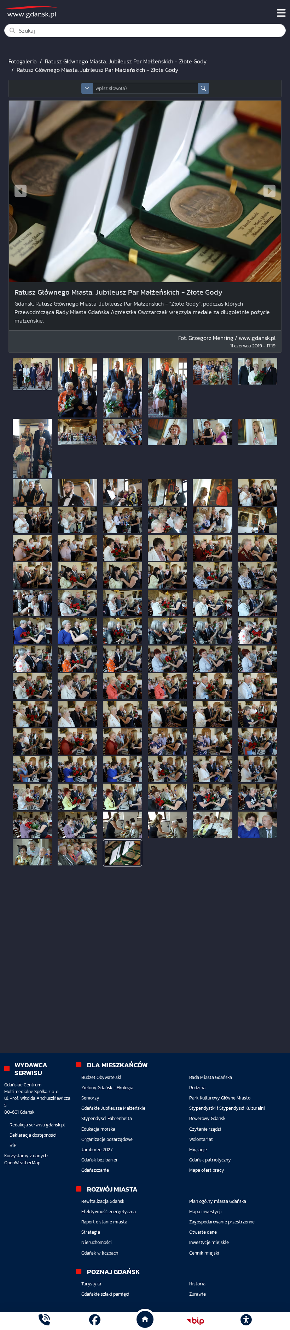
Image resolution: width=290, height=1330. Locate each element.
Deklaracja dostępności (33, 1135)
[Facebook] (94, 1321)
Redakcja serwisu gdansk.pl (37, 1124)
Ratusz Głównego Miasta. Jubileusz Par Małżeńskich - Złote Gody (126, 61)
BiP (13, 1145)
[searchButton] (203, 88)
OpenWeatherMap (22, 1162)
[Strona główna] (44, 1321)
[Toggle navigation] (281, 13)
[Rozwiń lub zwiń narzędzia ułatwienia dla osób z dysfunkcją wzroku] (246, 1321)
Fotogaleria (22, 61)
